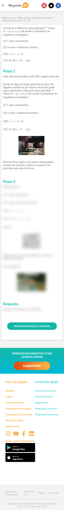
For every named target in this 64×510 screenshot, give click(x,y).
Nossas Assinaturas (45, 390)
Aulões (9, 396)
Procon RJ (53, 493)
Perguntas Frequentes (47, 414)
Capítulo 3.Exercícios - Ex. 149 (16, 20)
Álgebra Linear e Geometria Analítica (35, 17)
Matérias (10, 390)
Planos (41, 493)
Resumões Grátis (14, 420)
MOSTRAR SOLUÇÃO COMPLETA (32, 326)
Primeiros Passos (44, 396)
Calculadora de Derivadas (18, 414)
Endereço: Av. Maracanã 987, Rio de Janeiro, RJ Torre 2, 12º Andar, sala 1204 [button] (32, 505)
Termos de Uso (29, 493)
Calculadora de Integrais (18, 408)
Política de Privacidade (11, 493)
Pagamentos (41, 402)
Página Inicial (8, 17)
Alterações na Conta (46, 408)
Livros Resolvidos (14, 402)
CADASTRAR (32, 366)
